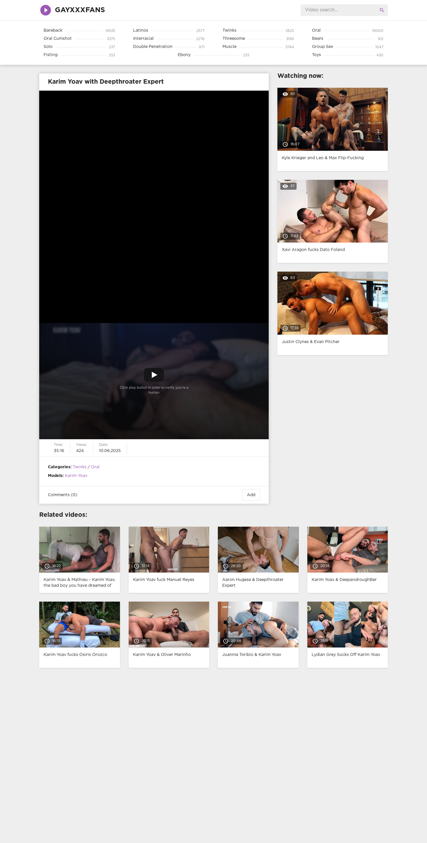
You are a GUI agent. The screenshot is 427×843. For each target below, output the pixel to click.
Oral (95, 467)
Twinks (80, 467)
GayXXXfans (80, 10)
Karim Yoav (76, 476)
